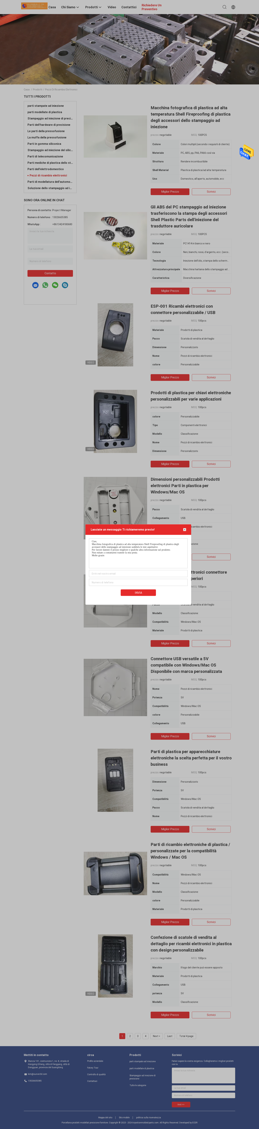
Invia (138, 592)
